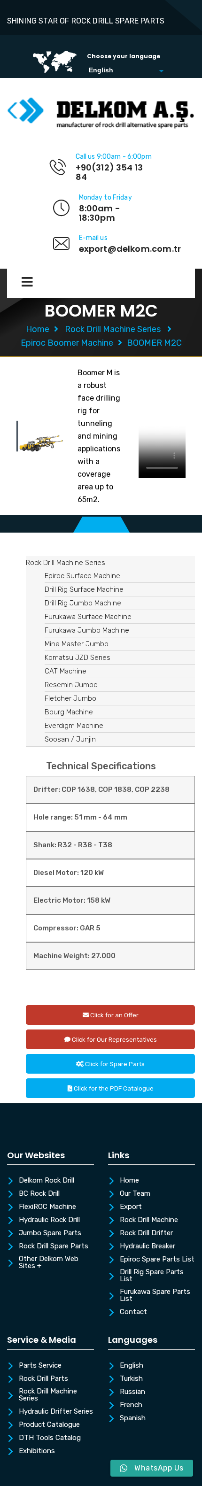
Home (37, 329)
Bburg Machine (69, 712)
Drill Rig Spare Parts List (152, 1276)
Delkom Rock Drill (46, 1180)
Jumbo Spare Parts (50, 1233)
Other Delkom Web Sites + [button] (48, 1262)
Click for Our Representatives (113, 1039)
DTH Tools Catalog (50, 1438)
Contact (133, 1312)
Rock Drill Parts (43, 1379)
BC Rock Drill (39, 1194)
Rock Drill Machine (149, 1220)
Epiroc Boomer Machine (67, 343)
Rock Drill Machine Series (113, 329)
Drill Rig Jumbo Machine (83, 603)
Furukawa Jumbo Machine (87, 630)
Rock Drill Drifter (146, 1233)
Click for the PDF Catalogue (113, 1088)
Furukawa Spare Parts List (155, 1295)
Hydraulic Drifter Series (56, 1412)
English (131, 1366)
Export (131, 1207)
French (131, 1405)
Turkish (131, 1379)
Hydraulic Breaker (147, 1246)
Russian (132, 1392)
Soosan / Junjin (70, 739)
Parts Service (40, 1366)
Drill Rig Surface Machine (84, 589)
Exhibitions (37, 1451)
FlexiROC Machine (47, 1207)
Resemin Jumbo (71, 685)
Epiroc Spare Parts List (157, 1259)
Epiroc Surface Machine (82, 576)
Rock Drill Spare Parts (53, 1246)
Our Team (135, 1194)
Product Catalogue (49, 1425)
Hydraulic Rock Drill (49, 1220)
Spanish (133, 1418)
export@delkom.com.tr (130, 249)
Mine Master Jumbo (77, 644)
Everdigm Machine (74, 725)
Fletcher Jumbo (70, 698)
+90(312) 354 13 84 (109, 172)
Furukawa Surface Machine (88, 616)
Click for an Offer (114, 1015)
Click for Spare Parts (114, 1064)
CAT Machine (65, 671)
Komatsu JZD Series (77, 657)
